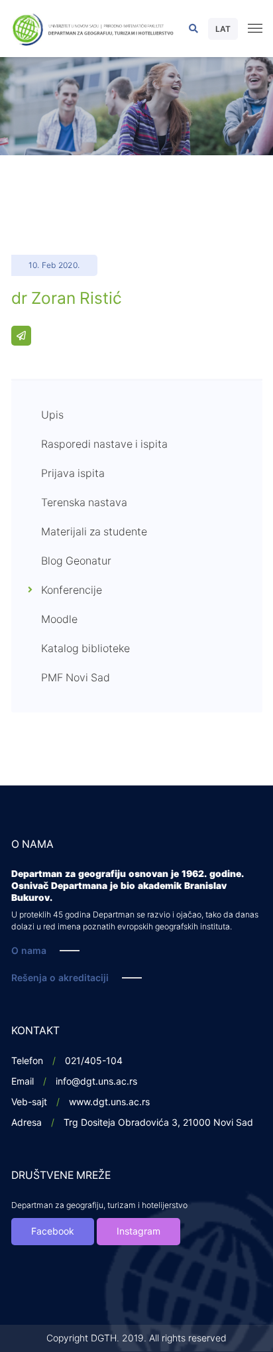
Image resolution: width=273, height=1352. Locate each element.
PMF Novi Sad (75, 678)
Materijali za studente (94, 532)
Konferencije (71, 590)
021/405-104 (94, 1061)
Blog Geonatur (76, 561)
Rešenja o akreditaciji (60, 978)
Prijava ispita (73, 473)
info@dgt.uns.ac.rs (96, 1081)
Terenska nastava (84, 503)
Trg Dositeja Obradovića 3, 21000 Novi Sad (158, 1122)
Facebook (52, 1231)
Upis (52, 415)
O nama (28, 951)
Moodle (59, 619)
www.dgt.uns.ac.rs (109, 1102)
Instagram (138, 1231)
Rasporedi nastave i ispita (104, 444)
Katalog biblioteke (85, 649)
